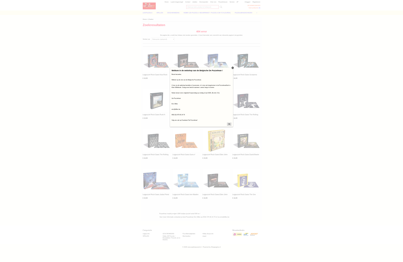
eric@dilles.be (176, 109)
